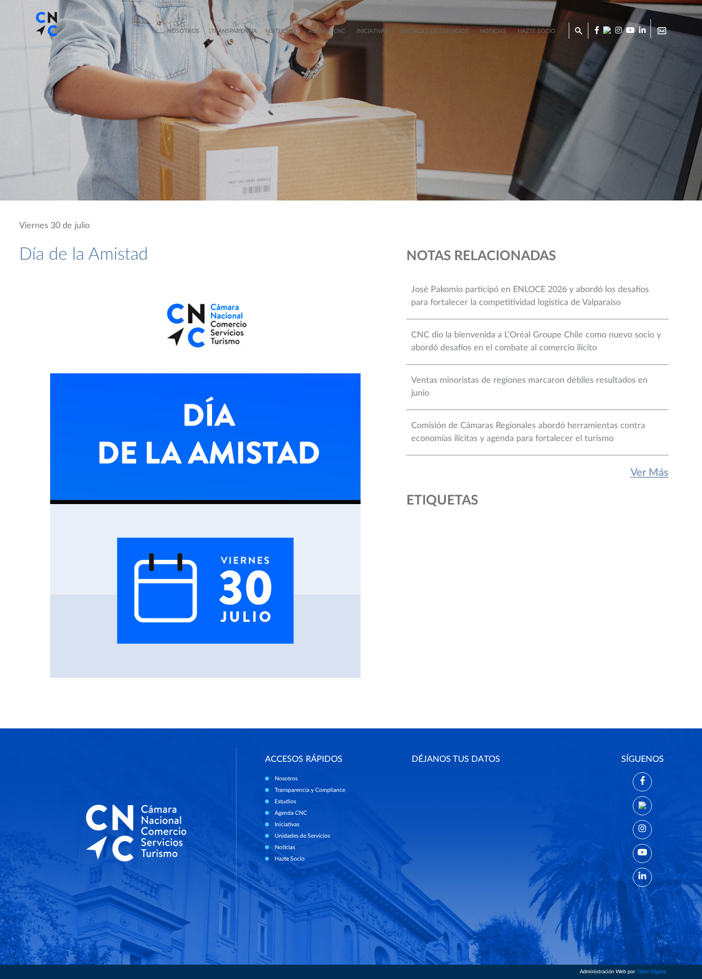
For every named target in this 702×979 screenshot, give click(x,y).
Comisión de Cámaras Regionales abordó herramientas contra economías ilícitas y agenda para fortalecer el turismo (528, 432)
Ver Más (649, 472)
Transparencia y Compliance (310, 790)
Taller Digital (651, 971)
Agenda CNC (326, 31)
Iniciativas (372, 31)
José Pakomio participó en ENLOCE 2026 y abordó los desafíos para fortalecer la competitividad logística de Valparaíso (530, 296)
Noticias (493, 31)
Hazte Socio (290, 859)
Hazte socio (536, 31)
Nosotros (183, 31)
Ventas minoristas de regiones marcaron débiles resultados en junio (529, 387)
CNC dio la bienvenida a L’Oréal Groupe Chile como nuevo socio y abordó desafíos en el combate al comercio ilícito (536, 341)
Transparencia (234, 31)
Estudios (282, 31)
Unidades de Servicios (434, 31)
